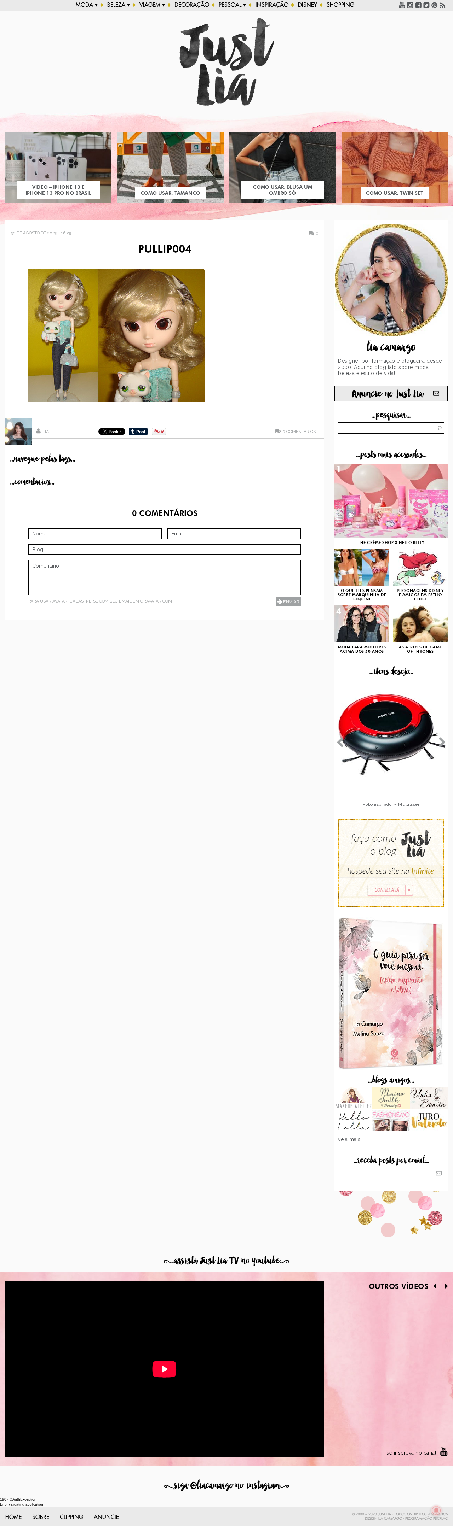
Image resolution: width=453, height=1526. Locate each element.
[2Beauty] (391, 1098)
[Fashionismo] (391, 1121)
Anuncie (106, 1517)
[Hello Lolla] (353, 1121)
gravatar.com (156, 601)
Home (13, 1517)
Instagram (410, 4)
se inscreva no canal (411, 1453)
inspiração (272, 5)
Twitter (426, 4)
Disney (307, 5)
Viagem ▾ (152, 5)
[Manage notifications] (436, 1510)
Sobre (40, 1517)
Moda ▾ (87, 5)
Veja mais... (351, 1139)
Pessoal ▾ (232, 5)
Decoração (191, 5)
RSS (443, 4)
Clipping (71, 1517)
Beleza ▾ (118, 5)
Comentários (299, 431)
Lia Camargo (390, 1518)
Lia (45, 431)
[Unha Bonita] (429, 1098)
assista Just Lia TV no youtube (226, 1260)
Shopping (340, 5)
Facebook (418, 4)
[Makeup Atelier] (353, 1098)
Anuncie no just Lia (387, 394)
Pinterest (434, 4)
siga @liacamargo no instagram (226, 1485)
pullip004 (164, 250)
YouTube (402, 4)
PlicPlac (440, 1518)
